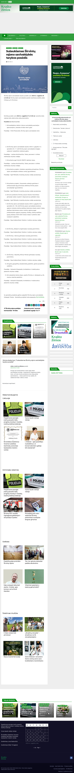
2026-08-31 (8, 336)
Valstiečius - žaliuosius (59, 132)
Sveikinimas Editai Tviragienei (9, 745)
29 (37, 740)
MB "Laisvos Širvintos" (10, 769)
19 (27, 737)
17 (43, 734)
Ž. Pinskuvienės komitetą (60, 143)
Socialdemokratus (58, 153)
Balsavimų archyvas (56, 162)
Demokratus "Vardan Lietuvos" (61, 128)
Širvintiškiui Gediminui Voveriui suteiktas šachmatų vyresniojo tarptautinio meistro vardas (9, 736)
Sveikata (6, 542)
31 (43, 740)
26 (27, 740)
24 (43, 737)
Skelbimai (54, 35)
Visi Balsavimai (69, 768)
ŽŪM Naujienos (20, 38)
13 (30, 734)
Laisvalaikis (8, 38)
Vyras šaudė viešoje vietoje (24, 332)
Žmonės (46, 705)
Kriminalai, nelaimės (11, 470)
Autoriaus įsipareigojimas (59, 768)
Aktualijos (9, 48)
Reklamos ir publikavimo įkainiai (65, 771)
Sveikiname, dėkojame (62, 705)
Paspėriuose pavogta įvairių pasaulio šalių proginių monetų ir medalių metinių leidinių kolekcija (12, 726)
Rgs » (38, 747)
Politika (22, 35)
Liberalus (55, 139)
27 (30, 740)
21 (33, 737)
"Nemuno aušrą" (57, 136)
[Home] (4, 35)
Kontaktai (52, 766)
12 (27, 734)
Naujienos (12, 35)
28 (34, 740)
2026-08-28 (8, 352)
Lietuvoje (6, 398)
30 (40, 740)
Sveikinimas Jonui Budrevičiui (9, 741)
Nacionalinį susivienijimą (60, 124)
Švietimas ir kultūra (10, 613)
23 (40, 737)
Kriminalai (32, 35)
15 (37, 734)
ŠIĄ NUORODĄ (40, 297)
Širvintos (21, 48)
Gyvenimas (43, 35)
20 (30, 737)
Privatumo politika (68, 766)
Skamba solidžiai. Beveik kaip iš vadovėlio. (62, 233)
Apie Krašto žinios (59, 766)
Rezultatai (61, 159)
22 (37, 737)
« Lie (35, 747)
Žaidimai (41, 705)
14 (33, 734)
